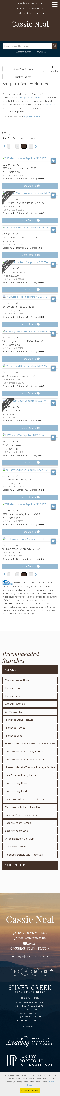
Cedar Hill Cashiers (15, 704)
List (10, 133)
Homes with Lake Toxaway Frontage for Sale (30, 767)
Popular (10, 669)
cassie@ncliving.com (33, 13)
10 (31, 146)
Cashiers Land (12, 696)
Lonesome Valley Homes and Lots (24, 799)
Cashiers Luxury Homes (18, 680)
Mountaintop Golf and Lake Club (23, 807)
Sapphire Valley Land (16, 830)
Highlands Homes (15, 727)
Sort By (6, 138)
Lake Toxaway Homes (17, 783)
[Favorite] (53, 160)
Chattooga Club (14, 712)
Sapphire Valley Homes (18, 822)
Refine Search (23, 76)
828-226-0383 (36, 938)
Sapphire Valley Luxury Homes (22, 815)
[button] (54, 46)
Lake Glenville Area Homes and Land (25, 759)
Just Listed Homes (15, 846)
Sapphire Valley (32, 116)
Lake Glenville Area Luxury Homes (24, 751)
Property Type (15, 865)
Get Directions (35, 956)
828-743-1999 (35, 3)
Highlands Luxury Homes (19, 719)
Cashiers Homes (14, 688)
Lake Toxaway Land (16, 791)
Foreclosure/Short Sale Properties (24, 854)
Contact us (49, 104)
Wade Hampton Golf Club (19, 838)
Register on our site (31, 97)
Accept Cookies (30, 1090)
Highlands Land (13, 735)
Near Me (42, 51)
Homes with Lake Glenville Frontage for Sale (30, 743)
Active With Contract (8, 198)
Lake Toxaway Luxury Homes (21, 775)
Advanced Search (23, 51)
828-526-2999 (36, 8)
